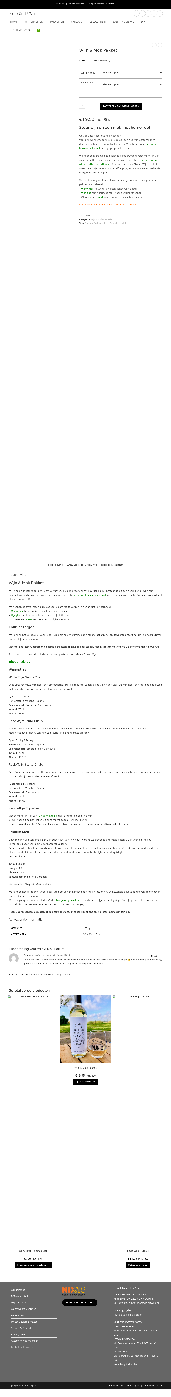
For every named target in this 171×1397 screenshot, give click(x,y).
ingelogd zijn (25, 974)
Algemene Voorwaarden (24, 1340)
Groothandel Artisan (152, 1385)
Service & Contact (21, 1328)
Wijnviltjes (87, 188)
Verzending (17, 1315)
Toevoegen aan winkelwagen (121, 106)
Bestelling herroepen (23, 1347)
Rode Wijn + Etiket (138, 1250)
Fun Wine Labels (117, 1385)
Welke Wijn (88, 73)
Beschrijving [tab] (55, 565)
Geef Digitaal (133, 1385)
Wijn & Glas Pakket (85, 1067)
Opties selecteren (85, 1081)
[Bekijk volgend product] (160, 45)
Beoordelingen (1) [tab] (112, 565)
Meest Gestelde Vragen (24, 1321)
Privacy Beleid (19, 1334)
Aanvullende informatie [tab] (82, 565)
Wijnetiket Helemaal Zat (33, 1250)
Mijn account (18, 1302)
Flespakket (115, 223)
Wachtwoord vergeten (23, 1308)
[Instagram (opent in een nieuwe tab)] (148, 13)
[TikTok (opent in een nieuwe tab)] (160, 13)
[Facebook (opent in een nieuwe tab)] (136, 13)
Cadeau (89, 223)
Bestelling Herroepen (80, 1302)
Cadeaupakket (101, 223)
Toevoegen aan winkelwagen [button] (33, 1264)
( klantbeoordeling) (101, 60)
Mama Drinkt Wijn (22, 13)
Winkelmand (18, 1289)
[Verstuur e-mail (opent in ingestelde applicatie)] (154, 13)
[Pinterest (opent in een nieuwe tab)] (142, 13)
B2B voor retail (19, 1296)
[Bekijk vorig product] (154, 45)
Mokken (126, 223)
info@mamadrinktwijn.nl (114, 824)
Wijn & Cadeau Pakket (102, 219)
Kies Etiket (87, 82)
